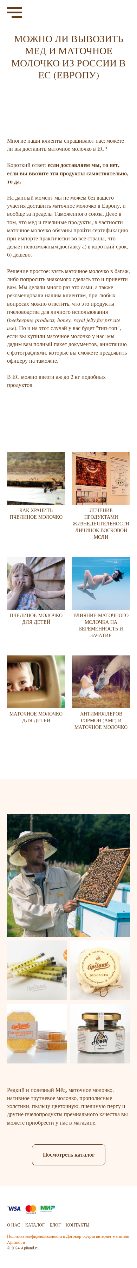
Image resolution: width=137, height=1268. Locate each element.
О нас (13, 1225)
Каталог (35, 1225)
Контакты (77, 1225)
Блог (55, 1225)
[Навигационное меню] (14, 12)
